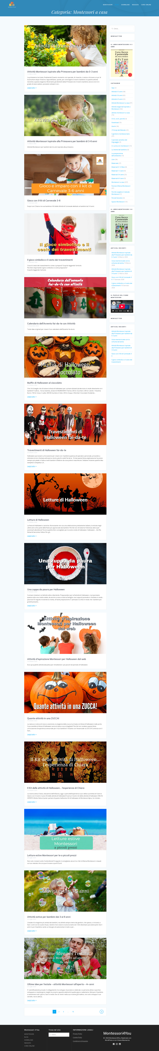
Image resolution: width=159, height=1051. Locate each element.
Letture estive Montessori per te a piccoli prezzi (51, 855)
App (113, 88)
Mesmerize (126, 1040)
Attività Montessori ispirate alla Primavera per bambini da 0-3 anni (62, 71)
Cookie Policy (77, 1037)
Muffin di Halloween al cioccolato (44, 382)
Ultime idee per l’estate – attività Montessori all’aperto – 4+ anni (60, 984)
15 (73, 1012)
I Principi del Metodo (119, 130)
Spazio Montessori (118, 202)
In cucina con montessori (120, 146)
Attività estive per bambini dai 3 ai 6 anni (48, 916)
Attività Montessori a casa (120, 103)
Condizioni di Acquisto (80, 1041)
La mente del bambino (119, 150)
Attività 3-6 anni (117, 95)
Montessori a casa (118, 182)
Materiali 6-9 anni (118, 178)
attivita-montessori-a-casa (121, 113)
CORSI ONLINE (146, 5)
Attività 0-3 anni (117, 92)
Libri (113, 159)
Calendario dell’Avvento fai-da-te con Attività (51, 323)
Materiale (115, 163)
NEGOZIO (135, 5)
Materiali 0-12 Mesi (118, 167)
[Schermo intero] (131, 311)
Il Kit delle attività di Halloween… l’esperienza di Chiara (55, 788)
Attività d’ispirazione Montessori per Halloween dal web (56, 659)
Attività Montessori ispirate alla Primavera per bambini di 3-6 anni (62, 141)
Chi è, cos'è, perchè (118, 119)
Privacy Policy (77, 1034)
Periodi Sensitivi (117, 198)
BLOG (117, 5)
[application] (122, 306)
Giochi (114, 126)
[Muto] (128, 311)
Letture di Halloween (38, 519)
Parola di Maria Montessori (121, 186)
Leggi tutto (31, 88)
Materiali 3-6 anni (118, 175)
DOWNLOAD (125, 5)
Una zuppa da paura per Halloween (46, 589)
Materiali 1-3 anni (118, 171)
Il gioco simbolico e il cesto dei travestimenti (50, 259)
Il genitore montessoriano (121, 134)
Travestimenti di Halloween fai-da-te (46, 450)
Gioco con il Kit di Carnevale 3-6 (43, 200)
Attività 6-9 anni (117, 99)
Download (115, 123)
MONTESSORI (108, 5)
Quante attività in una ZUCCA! (43, 718)
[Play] (113, 311)
